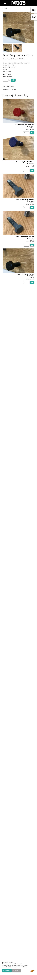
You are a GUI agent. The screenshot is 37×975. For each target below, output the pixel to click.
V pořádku (7, 970)
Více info (16, 970)
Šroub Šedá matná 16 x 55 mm (25, 236)
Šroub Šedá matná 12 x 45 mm (25, 199)
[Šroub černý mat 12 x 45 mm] (18, 42)
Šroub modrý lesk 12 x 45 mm (25, 162)
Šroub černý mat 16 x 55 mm (25, 274)
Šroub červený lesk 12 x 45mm (24, 124)
